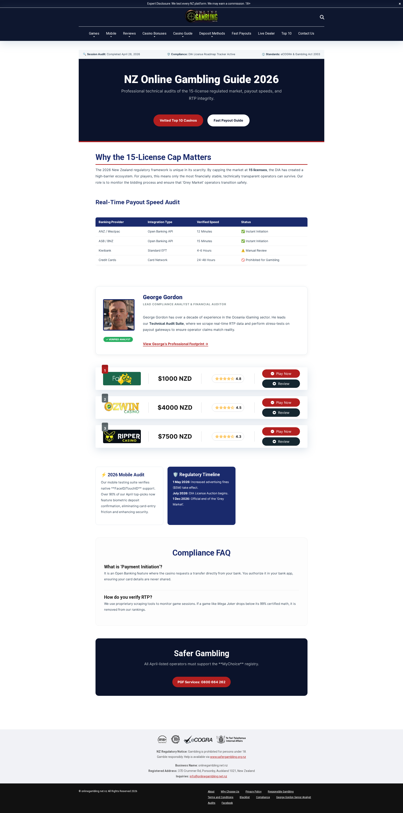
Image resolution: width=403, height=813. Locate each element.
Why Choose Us (230, 791)
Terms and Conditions (220, 797)
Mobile (111, 33)
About (211, 791)
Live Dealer (266, 33)
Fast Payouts (241, 33)
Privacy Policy (254, 791)
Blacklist (245, 797)
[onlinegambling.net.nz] (201, 16)
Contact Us (306, 33)
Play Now (283, 373)
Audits (211, 802)
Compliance (263, 797)
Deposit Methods (212, 33)
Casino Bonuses (154, 33)
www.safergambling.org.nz (228, 756)
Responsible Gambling (281, 791)
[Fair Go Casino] (122, 384)
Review (283, 384)
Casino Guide (182, 33)
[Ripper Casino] (122, 442)
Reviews (129, 33)
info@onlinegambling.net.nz (208, 776)
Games (94, 33)
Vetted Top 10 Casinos (178, 120)
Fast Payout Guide (228, 120)
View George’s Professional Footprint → (175, 344)
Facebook (227, 802)
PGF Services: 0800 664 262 (201, 682)
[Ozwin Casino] (122, 413)
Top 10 (286, 33)
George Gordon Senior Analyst (293, 797)
